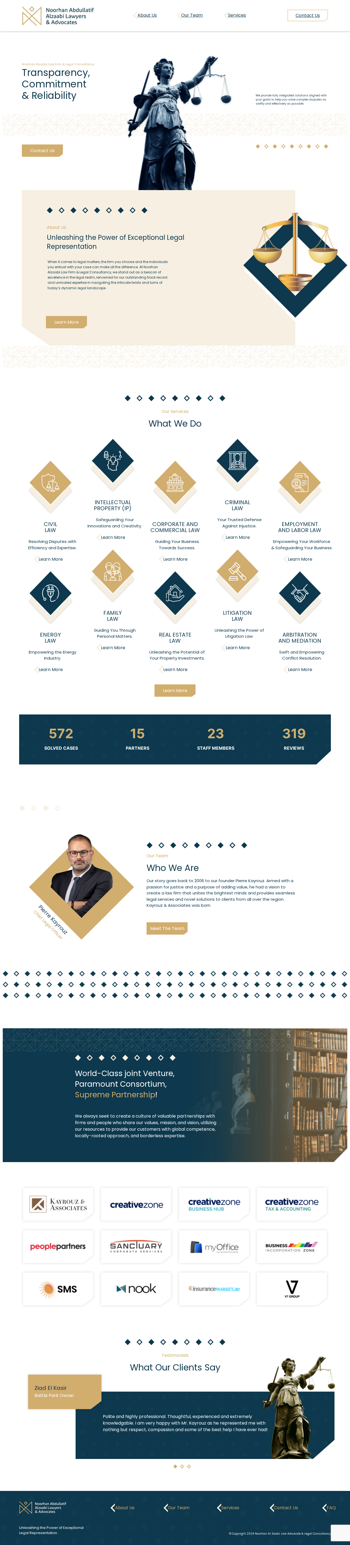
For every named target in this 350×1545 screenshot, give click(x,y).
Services (237, 15)
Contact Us (42, 150)
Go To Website (58, 1204)
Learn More (66, 322)
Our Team (192, 15)
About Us (147, 15)
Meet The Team (167, 928)
